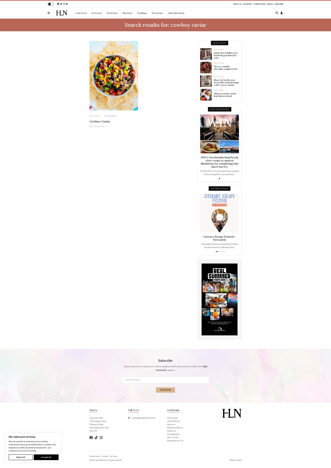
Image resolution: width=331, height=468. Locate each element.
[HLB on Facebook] (91, 438)
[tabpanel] (219, 145)
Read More (99, 126)
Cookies (104, 456)
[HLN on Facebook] (58, 4)
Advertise (247, 4)
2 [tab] (216, 251)
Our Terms (113, 456)
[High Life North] (232, 413)
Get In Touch (172, 437)
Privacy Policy (94, 456)
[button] (52, 13)
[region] (33, 448)
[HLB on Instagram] (101, 438)
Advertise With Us (175, 428)
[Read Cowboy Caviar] (113, 75)
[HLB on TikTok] (96, 438)
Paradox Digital (236, 460)
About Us (237, 4)
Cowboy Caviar (99, 121)
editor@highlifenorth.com (143, 418)
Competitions (259, 4)
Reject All (20, 457)
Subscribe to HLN (175, 441)
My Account (172, 418)
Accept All (46, 457)
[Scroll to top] (324, 461)
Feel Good (94, 116)
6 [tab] (224, 251)
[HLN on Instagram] (64, 4)
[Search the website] (277, 13)
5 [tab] (222, 251)
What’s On (171, 431)
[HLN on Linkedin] (67, 4)
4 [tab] (220, 251)
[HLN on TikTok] (61, 4)
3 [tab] (218, 251)
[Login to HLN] (281, 13)
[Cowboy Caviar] (61, 13)
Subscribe (278, 4)
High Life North (101, 460)
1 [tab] (219, 178)
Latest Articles (173, 421)
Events (270, 4)
